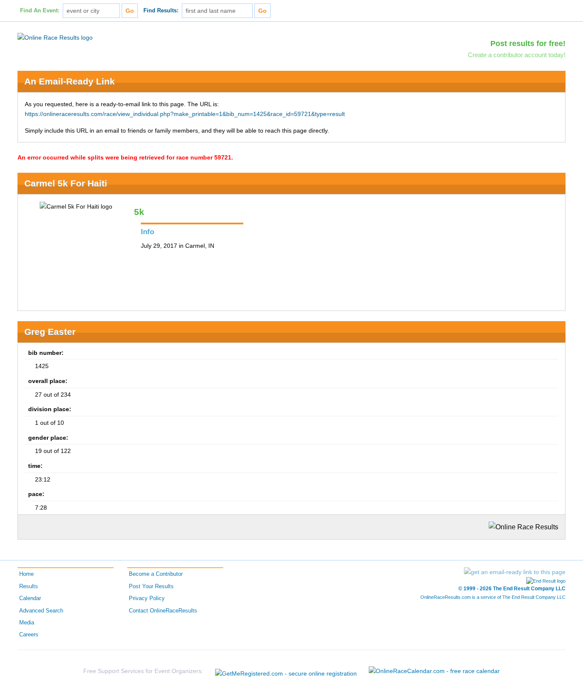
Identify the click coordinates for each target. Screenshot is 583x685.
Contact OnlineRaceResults (163, 611)
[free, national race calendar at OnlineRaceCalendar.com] (434, 671)
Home (26, 574)
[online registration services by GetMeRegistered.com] (286, 671)
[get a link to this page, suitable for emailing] (515, 572)
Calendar (30, 598)
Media (26, 623)
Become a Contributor (156, 574)
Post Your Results (151, 586)
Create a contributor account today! (517, 54)
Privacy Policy (147, 598)
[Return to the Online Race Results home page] (55, 37)
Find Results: (160, 11)
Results (28, 586)
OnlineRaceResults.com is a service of (493, 597)
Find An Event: (39, 11)
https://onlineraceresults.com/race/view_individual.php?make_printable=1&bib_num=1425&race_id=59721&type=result (185, 113)
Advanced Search (41, 611)
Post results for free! (528, 43)
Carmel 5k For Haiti (65, 183)
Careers (28, 635)
